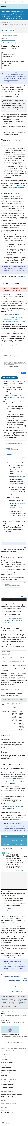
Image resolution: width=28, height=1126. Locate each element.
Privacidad (10, 1119)
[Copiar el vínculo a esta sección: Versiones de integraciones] (21, 193)
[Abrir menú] (2, 2)
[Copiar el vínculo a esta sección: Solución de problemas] (21, 764)
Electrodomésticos (6, 1067)
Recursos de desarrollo (7, 1087)
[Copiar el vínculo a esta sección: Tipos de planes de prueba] (24, 140)
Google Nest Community (7, 1112)
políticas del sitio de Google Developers (15, 1002)
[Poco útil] (12, 38)
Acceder (24, 1)
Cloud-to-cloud (5, 1020)
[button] (14, 361)
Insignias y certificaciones (8, 1082)
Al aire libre (4, 1075)
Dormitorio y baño (5, 1073)
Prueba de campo (11, 911)
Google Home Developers (6, 35)
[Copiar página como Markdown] (13, 48)
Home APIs (4, 1045)
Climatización (4, 1059)
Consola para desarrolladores (8, 1103)
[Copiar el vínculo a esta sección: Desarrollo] (9, 752)
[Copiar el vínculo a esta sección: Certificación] (11, 739)
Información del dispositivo (13, 806)
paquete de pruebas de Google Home (16, 187)
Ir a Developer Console (9, 377)
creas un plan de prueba (11, 196)
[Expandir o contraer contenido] (10, 53)
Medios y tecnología (6, 1065)
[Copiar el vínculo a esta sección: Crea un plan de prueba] (21, 284)
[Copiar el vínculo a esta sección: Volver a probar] (15, 735)
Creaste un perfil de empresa (11, 314)
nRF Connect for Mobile (7, 918)
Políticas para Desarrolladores (9, 1096)
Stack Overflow (5, 1110)
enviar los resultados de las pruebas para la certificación (13, 620)
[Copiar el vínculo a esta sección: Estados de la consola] (20, 690)
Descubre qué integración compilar (10, 1034)
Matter (4, 6)
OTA (8, 913)
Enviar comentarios (8, 42)
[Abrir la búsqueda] (20, 2)
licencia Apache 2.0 (7, 1000)
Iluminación (4, 1057)
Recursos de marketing (7, 1084)
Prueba (9, 908)
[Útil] (9, 38)
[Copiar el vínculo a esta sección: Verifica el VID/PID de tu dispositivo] (21, 813)
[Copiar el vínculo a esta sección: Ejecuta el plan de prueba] (23, 557)
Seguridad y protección (7, 1062)
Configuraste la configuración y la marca (14, 321)
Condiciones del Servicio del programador (12, 1094)
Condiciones (4, 1119)
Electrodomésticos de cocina (8, 1070)
